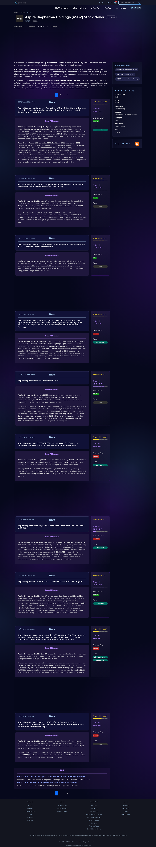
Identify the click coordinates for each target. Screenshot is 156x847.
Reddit (126, 811)
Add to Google (126, 814)
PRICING (136, 8)
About (30, 805)
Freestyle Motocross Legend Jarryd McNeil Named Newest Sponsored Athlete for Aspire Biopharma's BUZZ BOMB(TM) (50, 185)
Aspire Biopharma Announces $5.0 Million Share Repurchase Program (50, 582)
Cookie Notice (62, 808)
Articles (94, 805)
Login (101, 2)
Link (116, 120)
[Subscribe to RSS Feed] (137, 144)
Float (117, 100)
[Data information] (133, 91)
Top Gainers (94, 808)
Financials (32, 27)
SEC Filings (53, 27)
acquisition (100, 130)
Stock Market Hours (94, 829)
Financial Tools (94, 826)
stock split (100, 548)
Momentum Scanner (94, 817)
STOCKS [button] (95, 8)
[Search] (139, 3)
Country (119, 124)
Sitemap (30, 820)
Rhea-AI (30, 817)
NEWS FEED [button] (61, 8)
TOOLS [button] (107, 8)
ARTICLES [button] (121, 8)
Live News (93, 823)
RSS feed (126, 805)
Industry (119, 106)
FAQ (30, 814)
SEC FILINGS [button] (79, 8)
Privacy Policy (62, 811)
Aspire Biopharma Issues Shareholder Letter (38, 381)
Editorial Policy (30, 811)
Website (118, 118)
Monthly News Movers (94, 814)
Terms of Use (62, 805)
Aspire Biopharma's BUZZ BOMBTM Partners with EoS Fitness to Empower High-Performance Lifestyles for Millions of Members (48, 444)
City (117, 130)
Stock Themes (94, 820)
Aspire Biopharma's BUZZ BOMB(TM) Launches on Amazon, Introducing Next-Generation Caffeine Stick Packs (51, 245)
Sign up (109, 2)
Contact (30, 808)
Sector (118, 112)
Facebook (125, 808)
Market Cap (120, 94)
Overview (19, 27)
